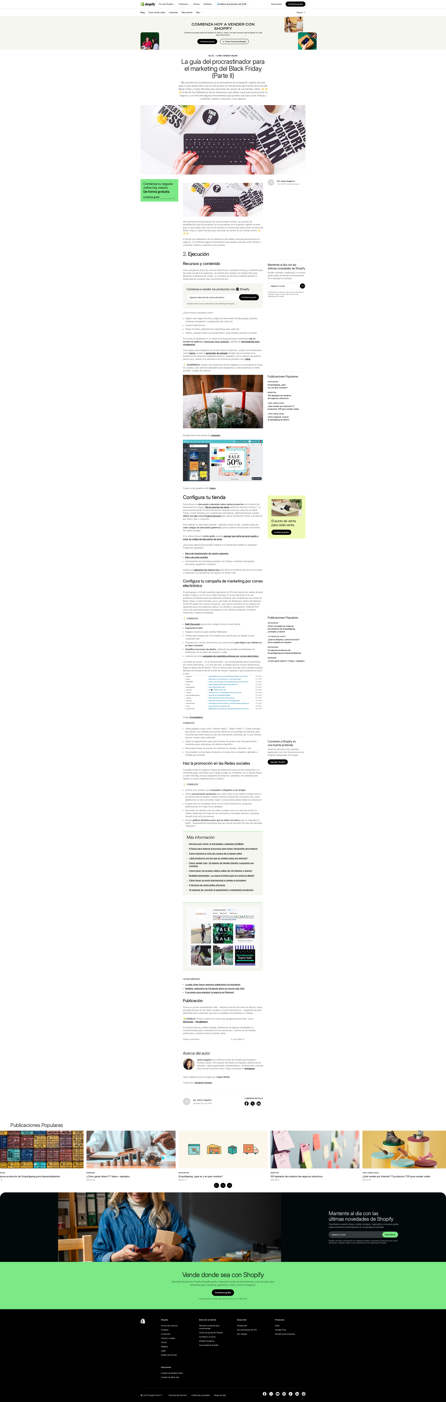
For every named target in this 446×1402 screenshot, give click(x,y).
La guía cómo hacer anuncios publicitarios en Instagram (212, 984)
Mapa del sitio (220, 1395)
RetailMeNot (202, 1022)
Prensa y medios (168, 1338)
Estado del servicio (169, 1355)
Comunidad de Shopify (208, 1345)
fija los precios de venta (217, 507)
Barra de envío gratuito (196, 557)
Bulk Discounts (192, 624)
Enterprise (207, 4)
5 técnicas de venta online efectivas (207, 885)
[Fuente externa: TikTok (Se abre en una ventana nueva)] (290, 1394)
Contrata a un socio (207, 1337)
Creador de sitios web (170, 1377)
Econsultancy (196, 717)
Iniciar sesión (276, 4)
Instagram (250, 1068)
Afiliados (164, 1346)
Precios (196, 4)
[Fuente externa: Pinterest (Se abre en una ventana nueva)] (303, 1394)
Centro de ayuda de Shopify (211, 1332)
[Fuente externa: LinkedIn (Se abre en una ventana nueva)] (297, 1394)
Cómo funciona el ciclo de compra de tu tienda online (215, 853)
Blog (143, 12)
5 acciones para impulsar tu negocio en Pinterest (209, 992)
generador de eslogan (217, 353)
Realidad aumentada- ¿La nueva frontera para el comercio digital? (221, 875)
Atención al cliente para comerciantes (209, 1327)
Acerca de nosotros (169, 1325)
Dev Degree (242, 1334)
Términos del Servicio (177, 1395)
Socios (164, 1342)
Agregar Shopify (277, 762)
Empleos (164, 1330)
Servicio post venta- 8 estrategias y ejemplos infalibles (216, 844)
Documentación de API (247, 1330)
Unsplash (215, 435)
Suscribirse (390, 1234)
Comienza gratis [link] (249, 297)
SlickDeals (188, 1022)
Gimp (247, 359)
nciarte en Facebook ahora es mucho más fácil (221, 988)
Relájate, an (191, 988)
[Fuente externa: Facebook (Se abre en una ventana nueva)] (264, 1394)
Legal (163, 1351)
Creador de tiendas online (172, 1373)
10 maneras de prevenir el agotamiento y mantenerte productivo (221, 890)
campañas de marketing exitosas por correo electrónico (230, 656)
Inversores (165, 1334)
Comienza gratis (295, 4)
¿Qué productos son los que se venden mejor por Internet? (218, 858)
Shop (277, 1325)
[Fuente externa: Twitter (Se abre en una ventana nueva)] (271, 1394)
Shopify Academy (206, 1341)
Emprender (173, 12)
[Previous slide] (216, 1185)
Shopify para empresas (285, 1334)
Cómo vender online (156, 12)
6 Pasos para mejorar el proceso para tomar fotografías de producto (223, 848)
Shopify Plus (280, 1330)
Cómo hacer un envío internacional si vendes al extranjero (217, 880)
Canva (192, 353)
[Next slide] (229, 1185)
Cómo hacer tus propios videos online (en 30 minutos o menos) (220, 871)
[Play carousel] (223, 1185)
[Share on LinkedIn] (259, 1103)
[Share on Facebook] (246, 1103)
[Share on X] (253, 1103)
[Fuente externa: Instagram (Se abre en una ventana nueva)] (284, 1394)
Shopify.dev (242, 1325)
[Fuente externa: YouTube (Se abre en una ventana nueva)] (277, 1394)
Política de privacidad (200, 1395)
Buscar (300, 12)
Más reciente (187, 12)
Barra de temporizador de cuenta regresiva (206, 553)
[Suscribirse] (302, 286)
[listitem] (223, 1156)
